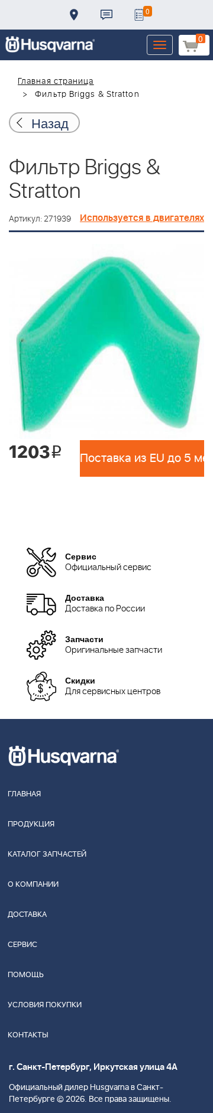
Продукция (31, 824)
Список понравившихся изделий (139, 15)
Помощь (26, 975)
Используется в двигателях (142, 218)
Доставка (74, 15)
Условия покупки (45, 1005)
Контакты (106, 15)
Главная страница (56, 81)
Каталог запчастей (47, 854)
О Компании (33, 884)
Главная (24, 794)
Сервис (22, 945)
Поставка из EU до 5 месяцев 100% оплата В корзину (142, 458)
